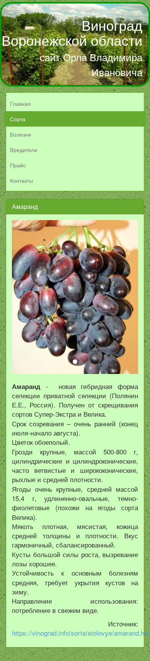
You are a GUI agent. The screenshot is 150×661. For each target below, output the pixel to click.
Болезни (20, 134)
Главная (20, 103)
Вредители (23, 150)
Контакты (21, 180)
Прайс (18, 165)
